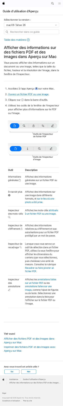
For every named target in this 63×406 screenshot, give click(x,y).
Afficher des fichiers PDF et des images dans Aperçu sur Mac (29, 340)
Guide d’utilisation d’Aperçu (20, 11)
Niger (4, 393)
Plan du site (27, 401)
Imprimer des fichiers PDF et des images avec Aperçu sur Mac (29, 348)
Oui (12, 372)
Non (28, 372)
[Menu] (59, 3)
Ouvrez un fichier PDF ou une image (28, 94)
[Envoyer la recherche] (7, 31)
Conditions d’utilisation (11, 401)
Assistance (13, 379)
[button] (52, 3)
